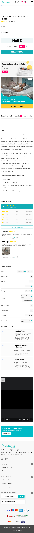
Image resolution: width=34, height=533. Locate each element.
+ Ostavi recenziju (17, 227)
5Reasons (20, 531)
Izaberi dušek (6, 433)
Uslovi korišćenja (6, 480)
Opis (10, 116)
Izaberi (5, 72)
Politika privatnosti (7, 483)
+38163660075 (13, 496)
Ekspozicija (4, 116)
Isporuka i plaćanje (7, 467)
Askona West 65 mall (10, 502)
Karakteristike (27, 116)
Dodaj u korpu (17, 52)
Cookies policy (6, 487)
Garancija (4, 471)
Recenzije (17, 116)
